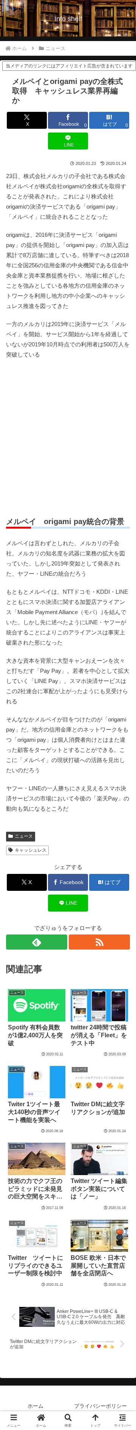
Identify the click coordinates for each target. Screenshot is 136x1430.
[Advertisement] (68, 438)
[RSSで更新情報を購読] (99, 942)
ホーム (35, 1406)
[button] (121, 1076)
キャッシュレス (30, 850)
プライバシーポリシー (100, 1406)
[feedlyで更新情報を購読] (36, 942)
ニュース (24, 836)
